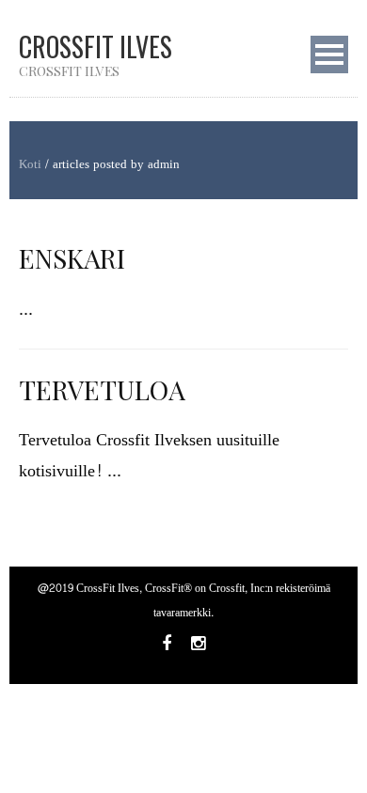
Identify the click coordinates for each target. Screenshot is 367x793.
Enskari (72, 258)
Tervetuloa (102, 389)
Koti (30, 164)
